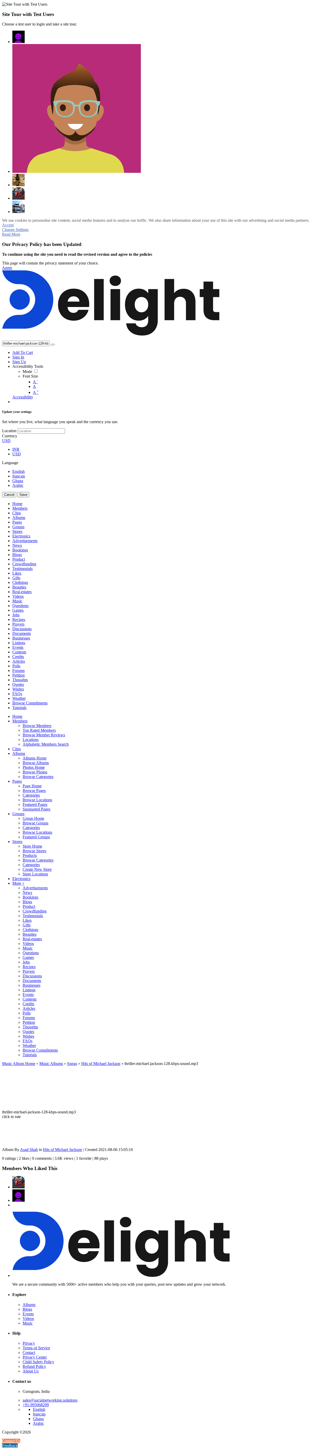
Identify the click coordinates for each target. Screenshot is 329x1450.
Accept (8, 225)
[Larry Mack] (18, 193)
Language (10, 462)
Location (9, 431)
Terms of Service (36, 1348)
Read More (11, 234)
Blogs (27, 1309)
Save (23, 495)
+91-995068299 (36, 1405)
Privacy (29, 1343)
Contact (29, 1352)
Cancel (9, 495)
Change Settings (15, 229)
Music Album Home (18, 1063)
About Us (31, 1371)
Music (28, 1323)
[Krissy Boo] (18, 180)
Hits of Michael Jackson (100, 1063)
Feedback (10, 1445)
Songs (72, 1063)
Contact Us (11, 1441)
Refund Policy (34, 1366)
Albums (29, 1304)
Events (28, 1314)
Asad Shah (29, 1149)
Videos (28, 1318)
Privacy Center (35, 1357)
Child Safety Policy (38, 1362)
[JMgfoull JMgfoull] (18, 37)
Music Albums (51, 1063)
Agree (7, 268)
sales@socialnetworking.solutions (50, 1400)
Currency (9, 436)
